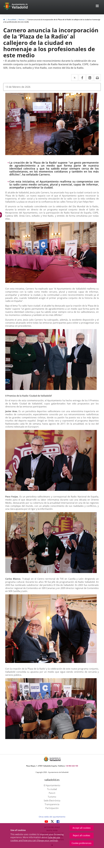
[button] (97, 6)
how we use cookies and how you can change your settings (35, 839)
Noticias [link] (22, 19)
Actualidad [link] (12, 19)
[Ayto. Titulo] (55, 759)
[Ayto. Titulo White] (20, 6)
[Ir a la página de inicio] (7, 6)
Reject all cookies (81, 835)
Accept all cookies (82, 827)
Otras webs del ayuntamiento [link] (52, 816)
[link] (4, 19)
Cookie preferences (81, 843)
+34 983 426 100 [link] (71, 766)
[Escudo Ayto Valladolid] (46, 759)
